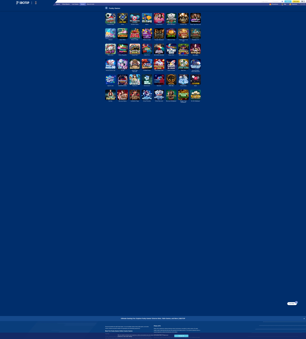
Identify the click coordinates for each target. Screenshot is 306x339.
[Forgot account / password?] (282, 1)
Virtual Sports (66, 4)
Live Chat (291, 303)
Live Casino (75, 4)
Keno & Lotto (90, 4)
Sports (58, 4)
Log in (288, 1)
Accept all (181, 335)
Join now (296, 1)
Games (83, 4)
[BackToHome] (106, 8)
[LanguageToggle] (303, 1)
